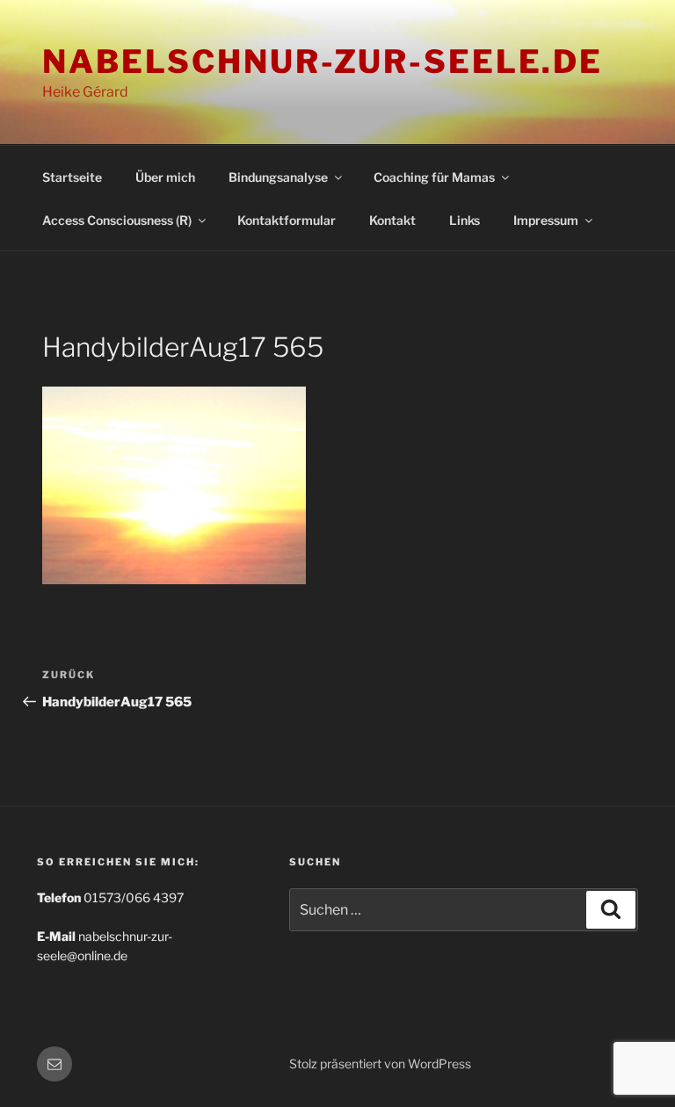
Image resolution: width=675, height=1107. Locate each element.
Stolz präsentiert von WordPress (380, 1063)
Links (464, 220)
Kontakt (392, 220)
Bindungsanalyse (278, 177)
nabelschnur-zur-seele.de (322, 61)
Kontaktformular (286, 220)
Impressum (545, 220)
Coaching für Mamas (434, 177)
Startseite (72, 177)
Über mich (165, 177)
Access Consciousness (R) (117, 220)
